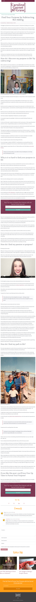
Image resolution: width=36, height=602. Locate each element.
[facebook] (18, 598)
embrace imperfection (20, 285)
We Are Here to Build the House (15, 416)
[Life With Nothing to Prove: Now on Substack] (8, 557)
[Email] (24, 503)
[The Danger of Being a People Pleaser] (27, 557)
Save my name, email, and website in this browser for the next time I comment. (16, 546)
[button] (0, 565)
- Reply (14, 512)
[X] (14, 503)
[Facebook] (9, 503)
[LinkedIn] (19, 503)
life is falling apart (12, 192)
